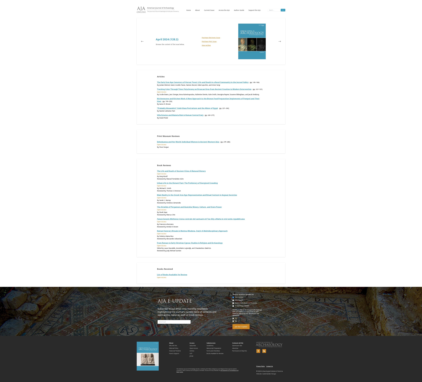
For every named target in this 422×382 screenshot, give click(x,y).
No (236, 321)
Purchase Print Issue (209, 41)
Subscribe (193, 346)
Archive (192, 351)
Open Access (194, 348)
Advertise (235, 348)
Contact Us (269, 366)
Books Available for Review (215, 353)
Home (188, 10)
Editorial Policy (173, 348)
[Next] (277, 41)
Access (192, 343)
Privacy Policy (260, 366)
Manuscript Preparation (214, 348)
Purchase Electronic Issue (211, 38)
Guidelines (210, 346)
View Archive (206, 45)
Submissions (211, 343)
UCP (191, 353)
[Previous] (144, 41)
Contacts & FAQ (237, 343)
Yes (236, 318)
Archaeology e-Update (242, 306)
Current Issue (209, 10)
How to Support (174, 353)
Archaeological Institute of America (272, 371)
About (197, 10)
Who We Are (173, 346)
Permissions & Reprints (239, 351)
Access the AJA (224, 10)
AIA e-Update (239, 300)
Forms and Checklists (213, 351)
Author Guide (239, 10)
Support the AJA (254, 10)
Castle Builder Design (269, 374)
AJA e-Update (239, 297)
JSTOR (191, 356)
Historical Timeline (175, 351)
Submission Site (237, 346)
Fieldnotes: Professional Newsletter (246, 303)
